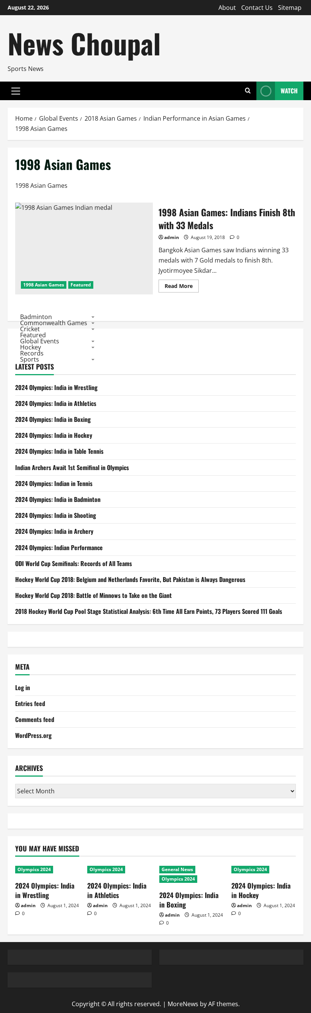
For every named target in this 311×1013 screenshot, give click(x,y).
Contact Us (257, 7)
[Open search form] (248, 91)
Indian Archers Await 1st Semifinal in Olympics (72, 467)
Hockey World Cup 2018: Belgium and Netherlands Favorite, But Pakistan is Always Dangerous (130, 579)
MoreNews (183, 1004)
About (227, 7)
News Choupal (84, 43)
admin (171, 237)
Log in (22, 687)
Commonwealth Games (53, 322)
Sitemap (290, 7)
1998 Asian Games (43, 285)
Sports (29, 359)
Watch (289, 90)
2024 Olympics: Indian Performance (59, 547)
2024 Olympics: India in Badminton (58, 499)
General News (177, 869)
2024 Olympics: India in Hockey (53, 435)
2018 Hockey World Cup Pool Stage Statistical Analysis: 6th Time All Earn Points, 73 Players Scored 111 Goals (148, 611)
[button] (16, 91)
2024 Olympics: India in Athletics (55, 403)
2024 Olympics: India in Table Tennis (59, 451)
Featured (81, 285)
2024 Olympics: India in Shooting (55, 515)
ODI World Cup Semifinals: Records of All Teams (73, 563)
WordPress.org (33, 735)
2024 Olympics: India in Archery (54, 531)
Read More (182, 287)
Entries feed (30, 703)
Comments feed (34, 719)
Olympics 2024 (34, 869)
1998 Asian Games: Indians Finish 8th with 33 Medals (84, 248)
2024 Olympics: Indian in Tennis (54, 483)
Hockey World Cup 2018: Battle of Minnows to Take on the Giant (93, 595)
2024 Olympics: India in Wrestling (56, 387)
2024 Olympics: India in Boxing (53, 419)
